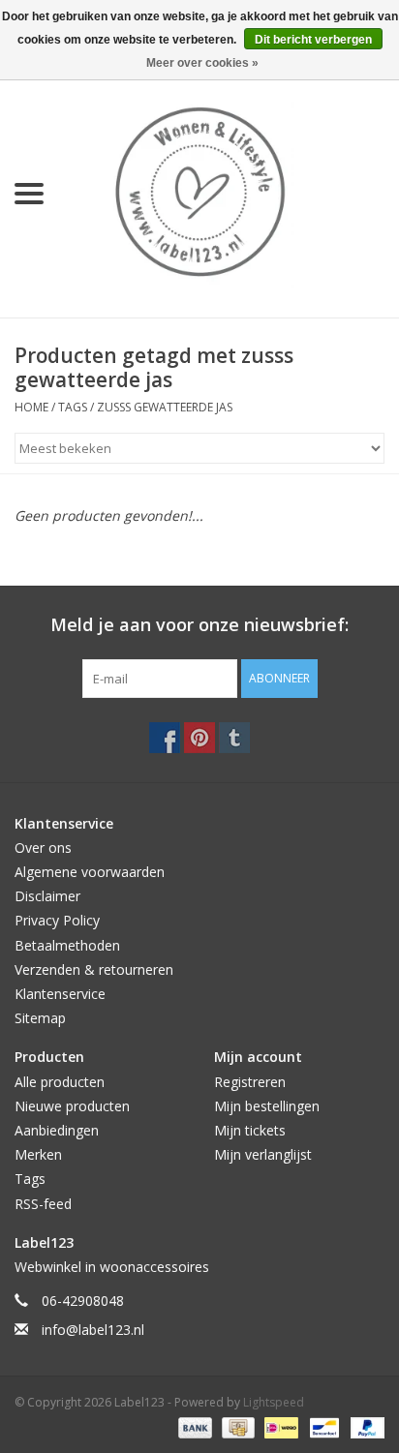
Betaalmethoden (67, 945)
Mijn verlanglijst (263, 1154)
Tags (72, 407)
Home (31, 407)
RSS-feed (43, 1204)
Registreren (250, 1082)
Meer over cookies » (202, 63)
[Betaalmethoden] (193, 1426)
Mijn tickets (250, 1130)
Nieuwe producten (72, 1106)
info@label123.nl (93, 1329)
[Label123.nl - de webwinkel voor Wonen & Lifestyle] (228, 192)
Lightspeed (273, 1402)
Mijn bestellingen (267, 1106)
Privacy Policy (57, 920)
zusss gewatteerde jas (164, 407)
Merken (38, 1154)
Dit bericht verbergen (313, 39)
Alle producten (60, 1082)
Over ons (43, 847)
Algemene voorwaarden (90, 872)
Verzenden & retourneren (94, 969)
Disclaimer (47, 896)
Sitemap (40, 1018)
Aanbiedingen (57, 1130)
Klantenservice (60, 993)
